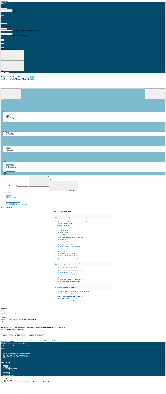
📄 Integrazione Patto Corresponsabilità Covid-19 (66, 293)
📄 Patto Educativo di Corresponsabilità (64, 228)
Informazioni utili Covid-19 (11, 197)
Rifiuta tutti (11, 329)
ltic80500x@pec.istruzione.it (17, 356)
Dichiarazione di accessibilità (9, 369)
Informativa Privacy (7, 367)
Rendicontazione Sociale (11, 199)
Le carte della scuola (53, 177)
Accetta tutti (20, 329)
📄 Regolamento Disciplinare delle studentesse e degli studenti (69, 237)
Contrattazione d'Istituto (10, 203)
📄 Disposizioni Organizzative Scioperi (64, 223)
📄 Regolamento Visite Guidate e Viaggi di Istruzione (67, 253)
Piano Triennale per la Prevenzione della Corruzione (16, 204)
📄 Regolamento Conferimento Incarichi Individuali (67, 274)
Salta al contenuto (4, 1)
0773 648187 (7, 354)
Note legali (5, 366)
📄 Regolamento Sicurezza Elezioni (63, 248)
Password (15, 11)
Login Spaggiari (34, 32)
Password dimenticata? (5, 13)
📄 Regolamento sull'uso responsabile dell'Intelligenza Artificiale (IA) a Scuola (73, 221)
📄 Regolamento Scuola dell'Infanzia (63, 244)
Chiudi (2, 40)
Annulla (2, 72)
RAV (7, 200)
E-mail (14, 30)
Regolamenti (8, 195)
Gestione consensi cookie (8, 373)
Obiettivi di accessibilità (8, 370)
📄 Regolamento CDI (60, 234)
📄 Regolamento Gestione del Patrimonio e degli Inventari (68, 279)
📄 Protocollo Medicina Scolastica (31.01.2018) (66, 267)
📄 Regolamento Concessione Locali (63, 272)
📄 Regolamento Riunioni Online (62, 241)
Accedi (2, 3)
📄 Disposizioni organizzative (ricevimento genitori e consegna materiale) (72, 291)
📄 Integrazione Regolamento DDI (63, 225)
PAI (6, 198)
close (2, 99)
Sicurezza (8, 193)
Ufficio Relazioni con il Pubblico (10, 368)
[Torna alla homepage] (83, 80)
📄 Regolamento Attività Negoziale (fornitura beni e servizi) (68, 270)
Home (50, 176)
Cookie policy (6, 365)
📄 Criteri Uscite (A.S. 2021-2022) (63, 298)
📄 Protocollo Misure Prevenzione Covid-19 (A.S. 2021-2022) (69, 296)
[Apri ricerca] (155, 93)
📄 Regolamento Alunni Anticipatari (63, 232)
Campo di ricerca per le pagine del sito (8, 185)
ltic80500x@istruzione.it (16, 355)
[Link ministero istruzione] (6, 2)
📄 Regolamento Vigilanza (61, 251)
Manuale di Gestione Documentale (13, 202)
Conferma (7, 72)
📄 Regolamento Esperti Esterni (62, 277)
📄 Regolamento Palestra (61, 239)
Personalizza (3, 329)
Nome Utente (15, 10)
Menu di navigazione (73, 190)
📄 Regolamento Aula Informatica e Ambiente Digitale (67, 258)
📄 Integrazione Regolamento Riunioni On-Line (66, 300)
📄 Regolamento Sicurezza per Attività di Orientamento (67, 246)
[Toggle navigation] (11, 93)
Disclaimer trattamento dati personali (8, 382)
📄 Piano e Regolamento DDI (62, 230)
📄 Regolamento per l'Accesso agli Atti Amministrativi (67, 281)
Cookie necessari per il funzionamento (8, 338)
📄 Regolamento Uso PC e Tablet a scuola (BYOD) (67, 255)
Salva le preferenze (10, 341)
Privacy (7, 196)
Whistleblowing (6, 372)
